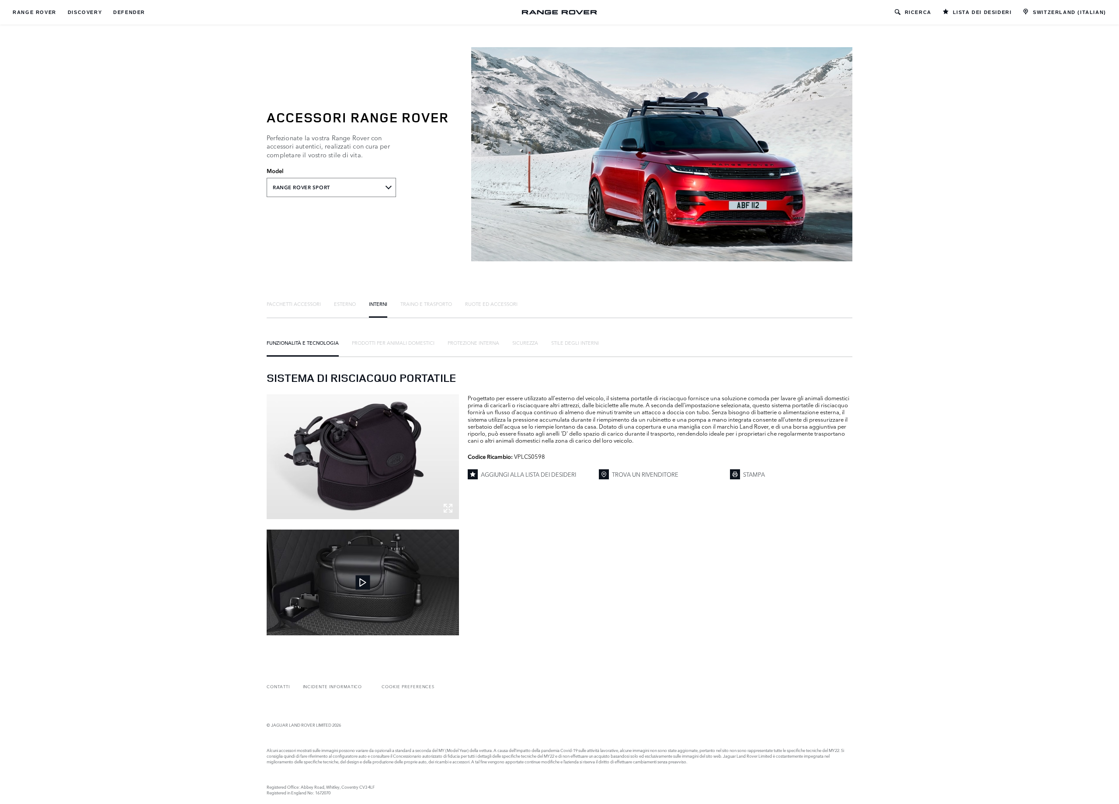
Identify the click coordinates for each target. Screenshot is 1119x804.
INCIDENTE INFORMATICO (332, 686)
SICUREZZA (525, 342)
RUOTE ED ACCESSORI (491, 303)
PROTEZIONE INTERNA (473, 342)
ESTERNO (345, 303)
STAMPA (754, 474)
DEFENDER (129, 12)
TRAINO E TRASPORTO (426, 303)
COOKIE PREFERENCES (408, 686)
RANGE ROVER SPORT (301, 187)
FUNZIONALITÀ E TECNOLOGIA (303, 342)
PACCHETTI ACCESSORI (294, 303)
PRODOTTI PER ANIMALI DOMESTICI (393, 342)
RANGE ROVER (34, 12)
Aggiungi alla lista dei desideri (528, 474)
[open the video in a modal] (363, 582)
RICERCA (918, 12)
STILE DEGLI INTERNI (575, 342)
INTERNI (378, 303)
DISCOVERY (85, 12)
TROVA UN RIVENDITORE (645, 474)
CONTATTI (278, 686)
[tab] (294, 304)
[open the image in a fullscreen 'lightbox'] (363, 456)
